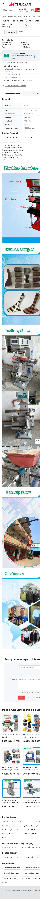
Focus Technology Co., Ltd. (28, 890)
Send (21, 697)
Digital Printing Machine (10, 826)
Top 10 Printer (26, 878)
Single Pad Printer (10, 878)
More (4, 882)
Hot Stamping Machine (30, 834)
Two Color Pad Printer (11, 873)
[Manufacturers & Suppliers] (20, 4)
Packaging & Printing (14, 16)
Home (4, 16)
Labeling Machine (8, 834)
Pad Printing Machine (29, 830)
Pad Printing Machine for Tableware (12, 830)
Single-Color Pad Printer (12, 857)
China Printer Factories (12, 868)
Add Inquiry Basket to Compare (15, 86)
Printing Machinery (29, 16)
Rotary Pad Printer (31, 857)
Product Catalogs (33, 821)
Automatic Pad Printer (31, 873)
